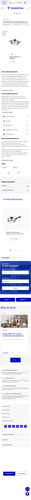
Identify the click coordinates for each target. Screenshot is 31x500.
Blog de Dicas (6, 410)
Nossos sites (5, 413)
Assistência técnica (7, 421)
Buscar (15, 288)
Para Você (4, 3)
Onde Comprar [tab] (5, 257)
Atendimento (19, 2)
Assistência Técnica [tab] (17, 257)
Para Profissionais (12, 2)
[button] (27, 494)
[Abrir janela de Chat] (27, 489)
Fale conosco (6, 417)
